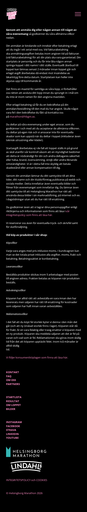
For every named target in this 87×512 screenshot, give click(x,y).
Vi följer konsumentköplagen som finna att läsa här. (37, 357)
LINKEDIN (12, 434)
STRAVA (11, 430)
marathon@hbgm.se (22, 116)
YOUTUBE (12, 438)
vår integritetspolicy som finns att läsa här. (38, 213)
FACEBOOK (13, 426)
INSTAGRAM (14, 422)
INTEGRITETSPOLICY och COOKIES (26, 480)
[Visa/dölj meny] (78, 14)
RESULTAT (12, 401)
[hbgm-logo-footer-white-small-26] (26, 448)
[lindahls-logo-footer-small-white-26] (26, 462)
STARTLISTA (13, 397)
